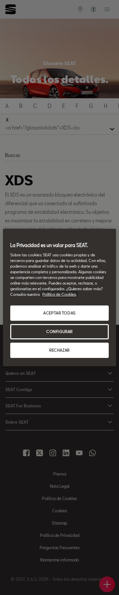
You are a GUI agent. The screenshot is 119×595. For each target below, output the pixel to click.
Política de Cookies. (59, 294)
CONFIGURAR (59, 331)
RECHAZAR (59, 350)
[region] (59, 297)
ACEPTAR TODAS (59, 313)
